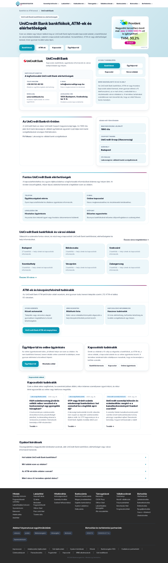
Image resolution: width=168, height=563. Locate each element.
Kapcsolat (56, 47)
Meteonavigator (40, 533)
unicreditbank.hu (35, 97)
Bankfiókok (27, 47)
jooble (27, 533)
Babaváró (16, 511)
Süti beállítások (102, 553)
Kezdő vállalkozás (123, 499)
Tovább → (33, 426)
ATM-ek (42, 47)
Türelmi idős (38, 514)
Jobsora (17, 533)
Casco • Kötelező (144, 512)
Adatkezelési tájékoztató (37, 549)
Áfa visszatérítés (102, 511)
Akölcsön (68, 533)
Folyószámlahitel (123, 503)
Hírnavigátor (55, 533)
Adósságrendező (60, 496)
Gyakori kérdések (77, 549)
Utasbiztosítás (142, 515)
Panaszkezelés (36, 553)
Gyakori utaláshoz (81, 506)
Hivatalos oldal (48, 364)
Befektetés (146, 3)
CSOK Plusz (100, 499)
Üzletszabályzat (19, 553)
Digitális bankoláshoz (83, 503)
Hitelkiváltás (17, 514)
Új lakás (36, 499)
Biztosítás (134, 3)
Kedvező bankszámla (83, 496)
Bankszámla (121, 3)
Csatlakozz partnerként (130, 549)
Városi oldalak (132, 72)
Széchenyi (121, 496)
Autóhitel (16, 518)
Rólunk (92, 549)
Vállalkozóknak (106, 3)
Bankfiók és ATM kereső (28, 11)
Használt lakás (38, 496)
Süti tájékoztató (58, 549)
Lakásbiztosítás (143, 499)
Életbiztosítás (142, 506)
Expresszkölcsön (20, 539)
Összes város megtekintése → (136, 240)
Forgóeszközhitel (123, 509)
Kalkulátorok (79, 3)
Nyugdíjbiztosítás (143, 509)
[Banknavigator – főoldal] (24, 3)
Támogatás (92, 3)
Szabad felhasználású (62, 503)
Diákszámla (79, 509)
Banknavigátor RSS (108, 549)
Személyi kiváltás (60, 499)
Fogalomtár (52, 553)
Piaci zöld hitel (38, 511)
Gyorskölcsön (18, 508)
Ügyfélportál (73, 47)
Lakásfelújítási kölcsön (21, 505)
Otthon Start (37, 508)
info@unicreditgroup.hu (72, 84)
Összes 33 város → (28, 277)
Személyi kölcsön (50, 3)
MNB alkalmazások (83, 553)
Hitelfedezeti (142, 496)
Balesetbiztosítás (143, 503)
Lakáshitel (65, 3)
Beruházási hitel (122, 506)
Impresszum (17, 549)
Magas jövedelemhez (83, 499)
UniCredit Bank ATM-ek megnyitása (41, 330)
